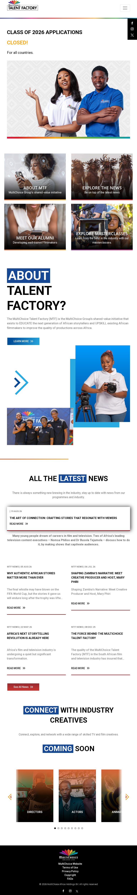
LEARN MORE (21, 341)
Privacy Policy (70, 871)
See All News (21, 687)
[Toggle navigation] (125, 8)
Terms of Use (70, 867)
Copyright (70, 875)
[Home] (22, 5)
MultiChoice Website (70, 863)
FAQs (70, 878)
